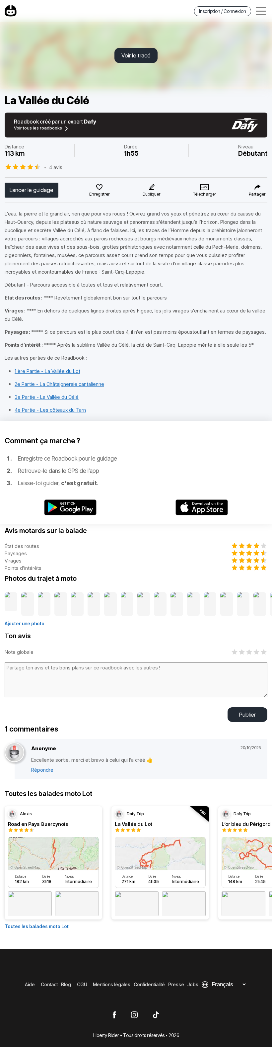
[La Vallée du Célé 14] (226, 604)
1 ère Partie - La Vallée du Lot (47, 371)
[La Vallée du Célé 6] (94, 604)
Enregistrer (99, 194)
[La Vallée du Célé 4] (60, 604)
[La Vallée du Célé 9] (143, 604)
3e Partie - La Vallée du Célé (47, 397)
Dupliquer (151, 194)
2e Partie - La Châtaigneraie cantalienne (59, 384)
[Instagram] (134, 1015)
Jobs (192, 984)
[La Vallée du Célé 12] (193, 604)
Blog (66, 984)
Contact (49, 984)
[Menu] (260, 11)
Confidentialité (149, 984)
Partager (257, 194)
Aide (30, 984)
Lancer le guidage (31, 190)
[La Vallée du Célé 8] (127, 604)
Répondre (42, 769)
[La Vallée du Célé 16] (259, 604)
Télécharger (204, 194)
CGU (82, 984)
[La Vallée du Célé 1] (11, 604)
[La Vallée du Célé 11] (176, 604)
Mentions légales (111, 984)
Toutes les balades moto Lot (37, 926)
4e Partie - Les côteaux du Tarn (50, 410)
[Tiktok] (156, 1015)
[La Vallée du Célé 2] (27, 604)
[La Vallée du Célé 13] (210, 604)
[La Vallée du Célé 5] (77, 604)
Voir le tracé (136, 55)
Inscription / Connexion (222, 11)
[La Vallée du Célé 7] (110, 604)
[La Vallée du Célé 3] (44, 604)
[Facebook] (114, 1015)
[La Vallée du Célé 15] (243, 604)
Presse (176, 984)
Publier (247, 714)
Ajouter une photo (24, 623)
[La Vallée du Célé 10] (160, 604)
